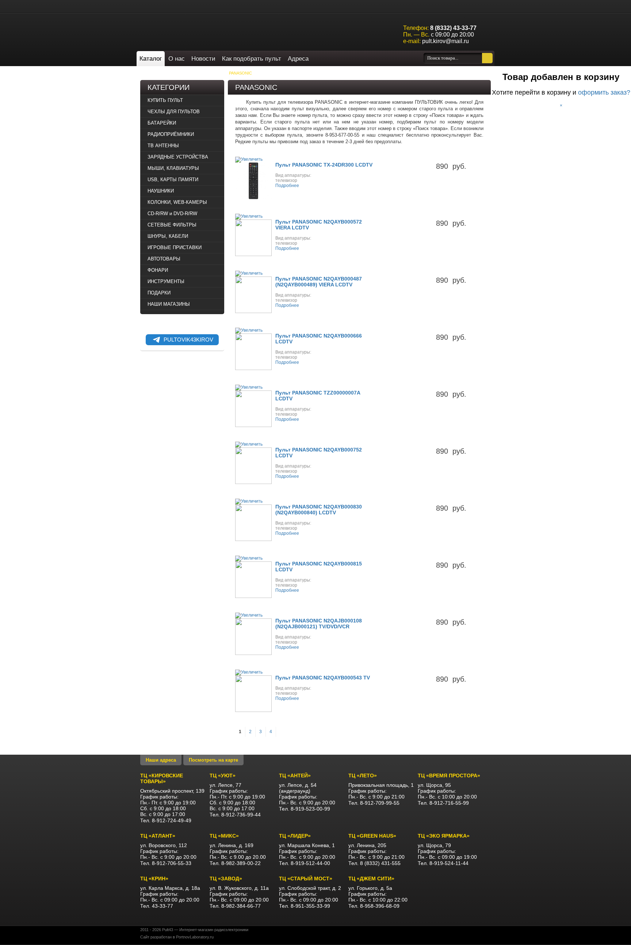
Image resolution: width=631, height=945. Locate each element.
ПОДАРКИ (159, 293)
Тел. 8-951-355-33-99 (304, 906)
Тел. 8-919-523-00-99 (304, 809)
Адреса (298, 58)
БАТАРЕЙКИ (162, 123)
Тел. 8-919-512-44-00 (304, 863)
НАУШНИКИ (161, 191)
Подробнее (287, 185)
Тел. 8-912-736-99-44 (235, 815)
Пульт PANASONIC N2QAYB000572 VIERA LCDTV (318, 224)
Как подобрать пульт (251, 58)
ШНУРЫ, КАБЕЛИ (168, 236)
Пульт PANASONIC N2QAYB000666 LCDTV (318, 338)
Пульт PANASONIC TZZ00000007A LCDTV (317, 395)
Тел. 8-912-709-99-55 (373, 803)
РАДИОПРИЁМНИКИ (171, 134)
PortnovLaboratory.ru (195, 937)
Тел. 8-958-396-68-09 (373, 906)
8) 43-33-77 (453, 28)
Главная (156, 73)
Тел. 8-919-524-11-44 (443, 863)
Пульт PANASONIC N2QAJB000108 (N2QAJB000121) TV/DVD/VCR (318, 623)
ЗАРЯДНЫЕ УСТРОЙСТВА (178, 157)
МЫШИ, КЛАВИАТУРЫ (173, 168)
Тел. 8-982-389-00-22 (235, 863)
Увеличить (252, 159)
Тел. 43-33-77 (156, 906)
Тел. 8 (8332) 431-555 (374, 863)
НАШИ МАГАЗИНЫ (169, 304)
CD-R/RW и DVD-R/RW (172, 213)
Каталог (150, 58)
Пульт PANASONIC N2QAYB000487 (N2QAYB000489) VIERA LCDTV (318, 281)
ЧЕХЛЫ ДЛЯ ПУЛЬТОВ (174, 111)
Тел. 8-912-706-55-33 (165, 863)
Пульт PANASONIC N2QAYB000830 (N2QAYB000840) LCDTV (318, 509)
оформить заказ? (604, 92)
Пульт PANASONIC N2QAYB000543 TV (322, 678)
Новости (203, 58)
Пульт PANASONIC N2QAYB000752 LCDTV (318, 452)
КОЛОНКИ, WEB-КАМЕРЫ (177, 202)
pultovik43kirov (188, 339)
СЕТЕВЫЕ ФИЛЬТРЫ (172, 225)
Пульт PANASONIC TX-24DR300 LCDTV (323, 165)
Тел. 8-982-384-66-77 (235, 906)
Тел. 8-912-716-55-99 (443, 803)
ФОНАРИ (158, 270)
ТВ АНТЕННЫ (163, 145)
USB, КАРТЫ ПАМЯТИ (173, 179)
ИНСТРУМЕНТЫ (166, 281)
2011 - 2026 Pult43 (156, 929)
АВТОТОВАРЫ (164, 259)
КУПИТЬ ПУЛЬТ (207, 73)
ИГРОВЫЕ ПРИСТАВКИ (175, 247)
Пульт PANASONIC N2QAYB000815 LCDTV (318, 566)
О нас (176, 58)
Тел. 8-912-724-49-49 (165, 820)
